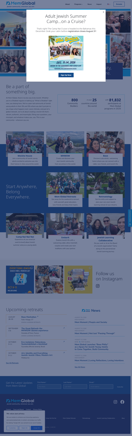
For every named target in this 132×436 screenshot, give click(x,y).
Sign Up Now (66, 75)
